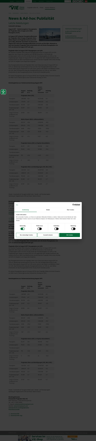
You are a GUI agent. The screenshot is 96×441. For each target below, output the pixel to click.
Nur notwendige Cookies (26, 235)
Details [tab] (48, 209)
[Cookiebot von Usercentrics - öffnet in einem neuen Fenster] (73, 205)
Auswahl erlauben (48, 235)
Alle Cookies (69, 235)
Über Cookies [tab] (70, 209)
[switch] (39, 229)
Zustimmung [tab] (25, 209)
